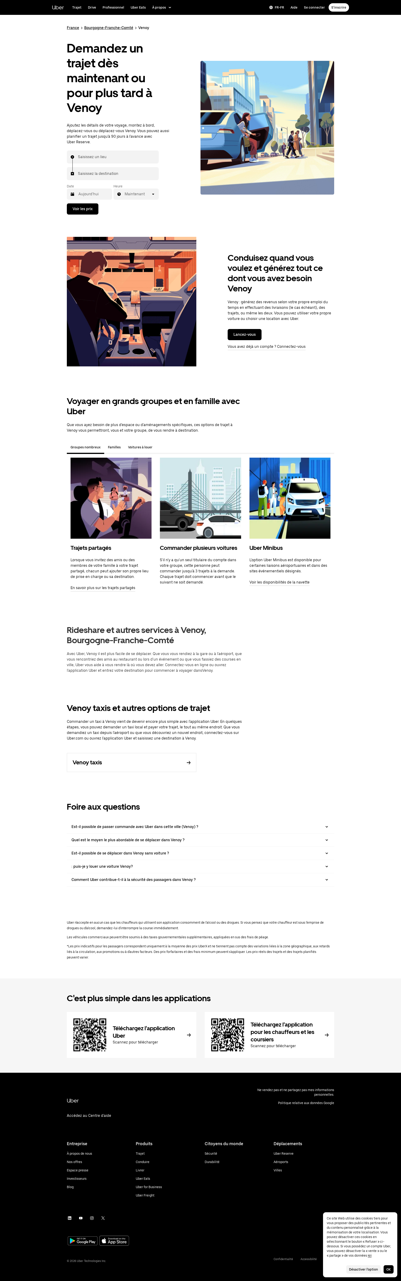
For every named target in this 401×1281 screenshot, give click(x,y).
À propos (159, 7)
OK (388, 1269)
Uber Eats (138, 7)
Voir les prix (83, 209)
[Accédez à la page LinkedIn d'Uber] (69, 1218)
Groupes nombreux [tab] (85, 447)
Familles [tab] (114, 447)
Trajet (76, 7)
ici (370, 1255)
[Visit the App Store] (114, 1241)
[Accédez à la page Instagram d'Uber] (91, 1218)
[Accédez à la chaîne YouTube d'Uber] (80, 1218)
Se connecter (314, 7)
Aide (294, 7)
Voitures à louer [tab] (140, 447)
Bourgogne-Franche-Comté (108, 28)
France (73, 28)
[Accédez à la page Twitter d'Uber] (103, 1218)
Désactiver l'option (363, 1269)
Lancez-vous (244, 334)
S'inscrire (338, 7)
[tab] (160, 447)
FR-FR (279, 7)
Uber (58, 7)
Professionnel (113, 7)
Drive (92, 7)
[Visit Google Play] (82, 1241)
